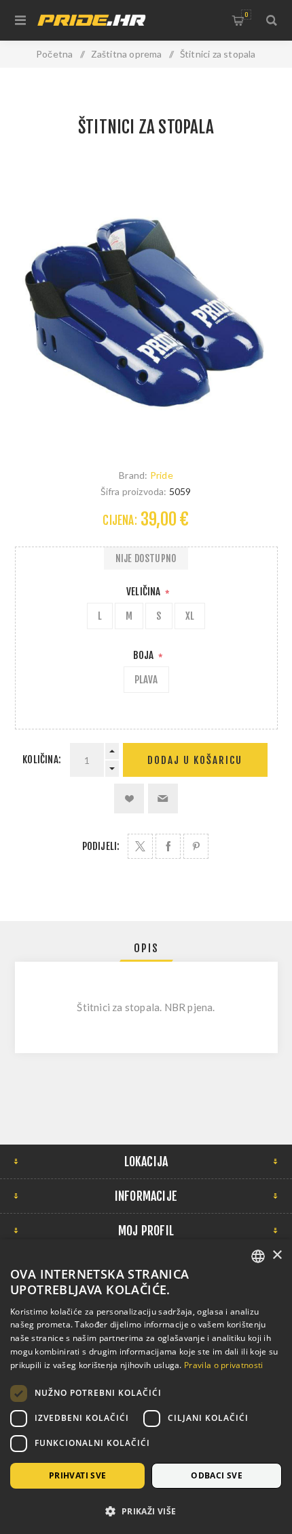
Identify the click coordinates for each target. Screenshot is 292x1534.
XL (189, 616)
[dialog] (146, 1386)
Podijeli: (101, 846)
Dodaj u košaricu (194, 760)
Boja (144, 655)
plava (146, 679)
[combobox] (258, 1256)
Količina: (41, 759)
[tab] (146, 948)
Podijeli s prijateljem (163, 798)
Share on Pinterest (195, 846)
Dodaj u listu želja (129, 798)
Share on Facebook (168, 846)
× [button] (277, 1255)
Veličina (144, 591)
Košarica (246, 14)
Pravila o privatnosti (223, 1365)
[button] (146, 1510)
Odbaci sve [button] (216, 1475)
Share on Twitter (140, 846)
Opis (146, 948)
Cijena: (119, 520)
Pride (161, 475)
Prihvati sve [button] (78, 1475)
